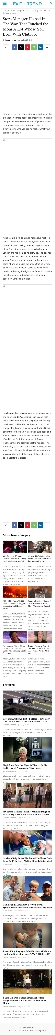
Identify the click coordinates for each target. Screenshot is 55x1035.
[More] (47, 47)
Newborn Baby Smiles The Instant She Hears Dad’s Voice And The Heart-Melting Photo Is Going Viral (27, 859)
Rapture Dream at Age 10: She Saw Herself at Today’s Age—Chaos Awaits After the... (39, 649)
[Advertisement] (27, 83)
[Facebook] (14, 47)
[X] (21, 47)
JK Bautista (7, 864)
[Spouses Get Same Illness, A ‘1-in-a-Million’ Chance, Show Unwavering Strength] (40, 592)
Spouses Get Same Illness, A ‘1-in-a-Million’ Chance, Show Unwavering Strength (39, 603)
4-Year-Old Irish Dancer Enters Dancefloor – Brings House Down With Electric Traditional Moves (24, 1000)
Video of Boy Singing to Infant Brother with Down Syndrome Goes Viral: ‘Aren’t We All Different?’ (27, 953)
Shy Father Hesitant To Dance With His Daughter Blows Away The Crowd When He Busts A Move (26, 813)
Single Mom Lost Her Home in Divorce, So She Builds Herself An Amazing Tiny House (25, 766)
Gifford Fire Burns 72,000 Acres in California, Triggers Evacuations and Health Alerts (14, 604)
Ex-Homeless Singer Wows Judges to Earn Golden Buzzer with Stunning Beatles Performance (14, 649)
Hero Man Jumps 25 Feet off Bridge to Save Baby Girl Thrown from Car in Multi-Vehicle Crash (26, 720)
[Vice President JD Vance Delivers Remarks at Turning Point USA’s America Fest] (15, 547)
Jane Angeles (10, 40)
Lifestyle (6, 10)
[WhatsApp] (34, 47)
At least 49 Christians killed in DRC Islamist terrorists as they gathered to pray (39, 558)
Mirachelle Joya (9, 771)
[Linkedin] (40, 47)
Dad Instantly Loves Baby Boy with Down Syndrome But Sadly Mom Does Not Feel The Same (27, 906)
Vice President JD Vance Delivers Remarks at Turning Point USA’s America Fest (14, 558)
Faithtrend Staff (9, 725)
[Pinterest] (27, 47)
